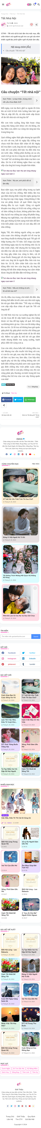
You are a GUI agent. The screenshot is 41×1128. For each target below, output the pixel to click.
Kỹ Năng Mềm (32, 1068)
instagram (12, 658)
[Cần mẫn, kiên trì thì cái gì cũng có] (20, 801)
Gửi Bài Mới (29, 1119)
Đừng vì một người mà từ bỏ (14, 537)
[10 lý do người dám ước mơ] (31, 833)
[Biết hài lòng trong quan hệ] (10, 833)
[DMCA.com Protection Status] (8, 385)
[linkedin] (18, 454)
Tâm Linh (25, 1072)
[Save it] (31, 25)
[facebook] (7, 454)
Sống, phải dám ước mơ (30, 745)
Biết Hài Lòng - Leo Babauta (29, 890)
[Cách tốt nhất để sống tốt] (10, 904)
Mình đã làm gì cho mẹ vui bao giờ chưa (19, 616)
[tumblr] (26, 454)
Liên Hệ (10, 1119)
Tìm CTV (19, 1119)
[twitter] (11, 454)
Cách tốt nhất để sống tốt (29, 770)
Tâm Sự (12, 14)
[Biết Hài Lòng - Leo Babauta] (31, 880)
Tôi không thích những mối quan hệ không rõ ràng (19, 577)
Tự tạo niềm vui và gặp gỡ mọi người (9, 770)
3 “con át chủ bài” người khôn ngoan (29, 914)
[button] (29, 4)
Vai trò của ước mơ (9, 865)
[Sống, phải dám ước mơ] (10, 880)
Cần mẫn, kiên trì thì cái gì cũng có (16, 818)
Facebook (8, 400)
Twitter (19, 400)
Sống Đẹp (15, 1072)
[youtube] (30, 454)
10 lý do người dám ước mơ (30, 843)
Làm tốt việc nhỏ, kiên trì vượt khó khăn (8, 721)
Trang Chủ (10, 1116)
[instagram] (14, 454)
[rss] (34, 454)
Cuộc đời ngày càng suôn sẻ (9, 1000)
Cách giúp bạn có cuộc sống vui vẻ (8, 696)
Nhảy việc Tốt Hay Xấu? (8, 1024)
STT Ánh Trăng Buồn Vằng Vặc (9, 745)
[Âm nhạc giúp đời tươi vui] (31, 857)
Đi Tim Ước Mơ (18, 1068)
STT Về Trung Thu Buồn (29, 1024)
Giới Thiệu (21, 1116)
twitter (32, 653)
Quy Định (31, 1116)
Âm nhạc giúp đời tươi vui (29, 866)
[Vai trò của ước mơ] (10, 857)
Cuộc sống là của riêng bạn (29, 1049)
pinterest (12, 664)
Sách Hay (5, 1072)
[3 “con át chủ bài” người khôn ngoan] (31, 904)
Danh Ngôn (6, 1068)
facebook (12, 653)
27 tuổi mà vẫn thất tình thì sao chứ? (18, 499)
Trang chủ (4, 14)
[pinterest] (22, 454)
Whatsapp (31, 400)
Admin (19, 439)
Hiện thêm (35, 464)
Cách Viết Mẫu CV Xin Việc (30, 721)
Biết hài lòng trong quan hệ (9, 843)
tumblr (32, 664)
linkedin (32, 658)
